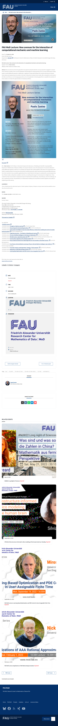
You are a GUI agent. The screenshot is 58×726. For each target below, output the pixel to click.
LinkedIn (4, 265)
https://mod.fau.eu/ (14, 351)
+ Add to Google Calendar (12, 364)
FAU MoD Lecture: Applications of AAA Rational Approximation (19, 666)
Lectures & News (34, 702)
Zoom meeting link (12, 294)
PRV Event (7, 673)
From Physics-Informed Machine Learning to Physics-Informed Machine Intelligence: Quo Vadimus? (31, 244)
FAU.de (46, 1)
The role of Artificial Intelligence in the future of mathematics (23, 235)
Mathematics (46, 371)
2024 (6, 371)
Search (51, 1)
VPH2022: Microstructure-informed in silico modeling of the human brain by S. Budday (25, 542)
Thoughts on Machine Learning (16, 226)
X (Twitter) (10, 265)
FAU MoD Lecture (19, 371)
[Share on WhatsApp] (28, 402)
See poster (4, 163)
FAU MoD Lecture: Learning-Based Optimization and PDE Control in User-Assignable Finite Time (27, 603)
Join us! (27, 702)
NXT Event (50, 673)
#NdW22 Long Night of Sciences (12, 481)
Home (4, 702)
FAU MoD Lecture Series (30, 371)
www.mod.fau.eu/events (7, 261)
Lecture (39, 371)
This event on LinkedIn (7, 217)
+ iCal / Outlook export (46, 364)
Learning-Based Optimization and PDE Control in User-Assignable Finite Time (26, 251)
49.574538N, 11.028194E (16, 209)
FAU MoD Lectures (6, 224)
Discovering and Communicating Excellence (19, 228)
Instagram (17, 265)
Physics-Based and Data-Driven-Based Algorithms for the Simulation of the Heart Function (29, 240)
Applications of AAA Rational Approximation (19, 249)
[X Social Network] (22, 402)
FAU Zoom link (9, 212)
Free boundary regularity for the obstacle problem (20, 238)
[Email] (35, 402)
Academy (21, 702)
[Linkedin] (25, 402)
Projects (15, 702)
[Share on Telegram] (32, 402)
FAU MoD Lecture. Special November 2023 (19, 237)
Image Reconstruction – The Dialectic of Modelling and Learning (23, 233)
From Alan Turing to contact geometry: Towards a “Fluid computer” (24, 247)
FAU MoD (10, 58)
